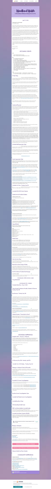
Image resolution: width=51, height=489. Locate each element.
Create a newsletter (18, 486)
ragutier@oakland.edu (28, 317)
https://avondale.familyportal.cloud (22, 218)
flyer (22, 166)
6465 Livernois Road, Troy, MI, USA (19, 467)
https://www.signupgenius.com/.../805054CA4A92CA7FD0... (20, 306)
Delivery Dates (14, 436)
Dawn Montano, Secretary (15, 464)
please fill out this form (33, 384)
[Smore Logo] (16, 1)
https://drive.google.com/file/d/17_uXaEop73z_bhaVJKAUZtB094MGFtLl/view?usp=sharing (24, 180)
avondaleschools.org (17, 466)
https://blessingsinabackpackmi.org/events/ (29, 377)
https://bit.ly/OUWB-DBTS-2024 (23, 327)
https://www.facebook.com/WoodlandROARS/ (21, 469)
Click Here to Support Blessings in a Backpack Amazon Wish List (25, 447)
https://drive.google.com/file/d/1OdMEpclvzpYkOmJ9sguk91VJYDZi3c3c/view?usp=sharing (24, 375)
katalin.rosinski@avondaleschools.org (19, 465)
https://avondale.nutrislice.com (24, 221)
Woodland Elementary (20, 458)
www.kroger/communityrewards (19, 311)
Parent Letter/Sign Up (15, 437)
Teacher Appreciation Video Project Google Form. (18, 167)
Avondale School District (31, 458)
